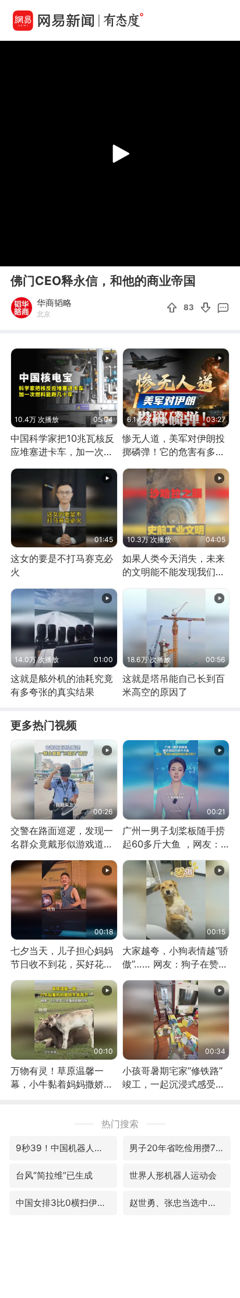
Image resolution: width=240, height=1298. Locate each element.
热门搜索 (120, 1124)
